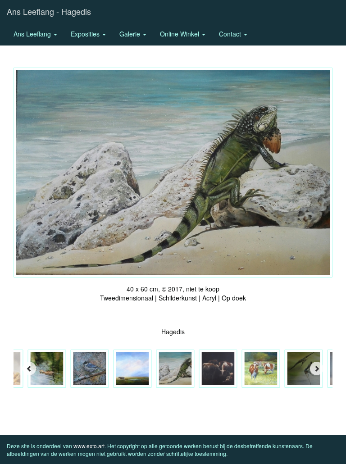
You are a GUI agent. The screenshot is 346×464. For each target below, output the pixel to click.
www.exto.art (89, 446)
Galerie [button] (130, 33)
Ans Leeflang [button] (33, 33)
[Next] (316, 368)
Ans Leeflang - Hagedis (49, 11)
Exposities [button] (86, 33)
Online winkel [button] (180, 33)
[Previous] (29, 368)
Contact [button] (231, 33)
